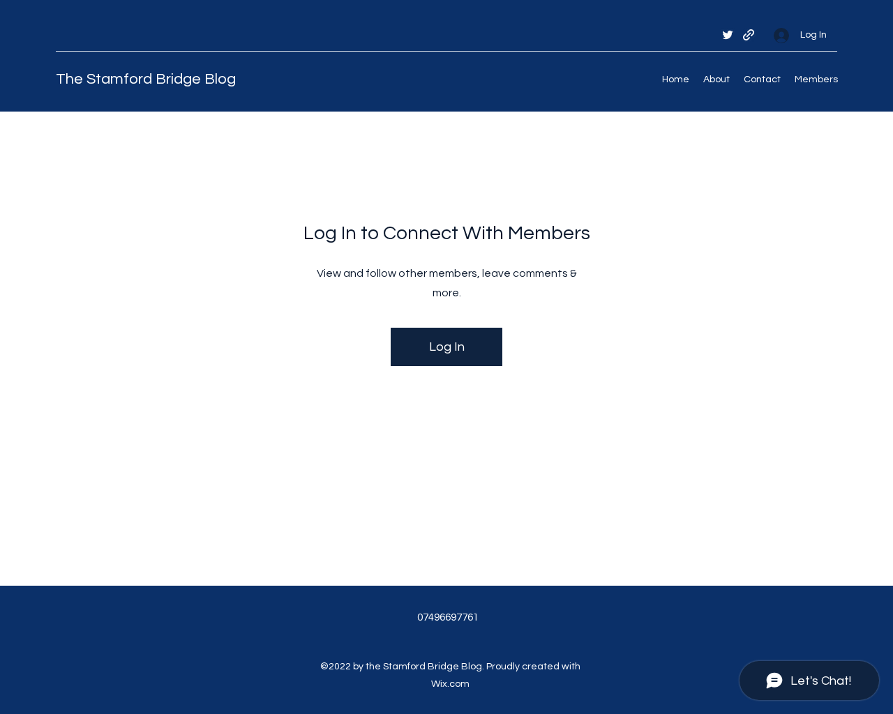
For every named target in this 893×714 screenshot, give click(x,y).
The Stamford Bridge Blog (146, 79)
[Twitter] (728, 35)
